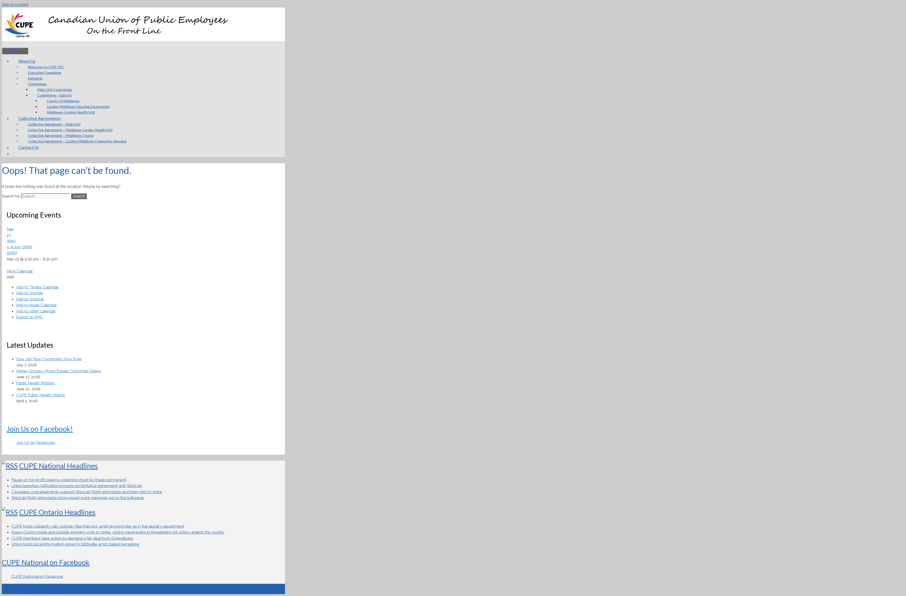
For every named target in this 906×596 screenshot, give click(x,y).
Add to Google (29, 293)
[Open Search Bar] (9, 44)
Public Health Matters (35, 383)
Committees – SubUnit (54, 95)
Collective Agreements (39, 118)
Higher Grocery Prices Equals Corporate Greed (58, 371)
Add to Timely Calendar (37, 287)
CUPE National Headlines (58, 465)
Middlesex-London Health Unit (71, 112)
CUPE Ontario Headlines (57, 512)
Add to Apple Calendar (36, 305)
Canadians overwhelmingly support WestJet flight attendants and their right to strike (86, 491)
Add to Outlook (30, 299)
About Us (26, 61)
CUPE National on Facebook (46, 562)
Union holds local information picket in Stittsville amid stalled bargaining (75, 544)
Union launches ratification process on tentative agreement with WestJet (76, 485)
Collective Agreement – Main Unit (54, 124)
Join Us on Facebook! (40, 428)
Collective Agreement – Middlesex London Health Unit (70, 130)
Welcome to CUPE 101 (46, 67)
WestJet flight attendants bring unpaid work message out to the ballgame (77, 497)
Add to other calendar (36, 311)
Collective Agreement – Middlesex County (61, 135)
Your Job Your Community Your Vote (49, 359)
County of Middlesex (63, 101)
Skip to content (15, 4)
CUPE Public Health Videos (40, 395)
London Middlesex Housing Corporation (78, 106)
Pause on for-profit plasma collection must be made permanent (68, 479)
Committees (37, 84)
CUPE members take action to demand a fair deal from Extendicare (72, 538)
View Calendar (20, 271)
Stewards (35, 78)
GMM (12, 253)
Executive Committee (44, 72)
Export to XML (29, 317)
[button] (10, 277)
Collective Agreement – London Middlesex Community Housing (77, 141)
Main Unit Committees (54, 89)
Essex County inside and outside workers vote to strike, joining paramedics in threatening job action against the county (117, 532)
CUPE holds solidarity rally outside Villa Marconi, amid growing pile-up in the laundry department (97, 526)
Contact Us (28, 147)
